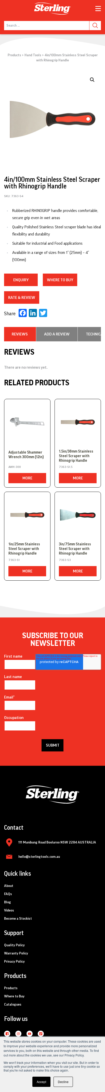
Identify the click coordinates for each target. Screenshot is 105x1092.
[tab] (19, 334)
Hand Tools (32, 55)
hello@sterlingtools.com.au (39, 857)
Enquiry (21, 280)
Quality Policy (14, 945)
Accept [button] (41, 1081)
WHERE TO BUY (60, 280)
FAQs (8, 894)
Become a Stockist (18, 918)
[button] (92, 79)
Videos (9, 910)
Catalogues (12, 1004)
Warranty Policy (16, 953)
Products (14, 55)
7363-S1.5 (66, 466)
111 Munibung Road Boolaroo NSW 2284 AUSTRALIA (57, 842)
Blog (7, 902)
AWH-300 (14, 466)
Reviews (20, 334)
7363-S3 (65, 559)
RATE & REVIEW (21, 298)
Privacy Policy (14, 961)
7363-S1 (14, 559)
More (27, 478)
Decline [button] (63, 1081)
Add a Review (57, 334)
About (8, 886)
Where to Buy (14, 996)
